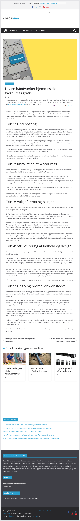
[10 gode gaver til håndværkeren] (65, 354)
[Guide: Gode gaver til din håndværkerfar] (14, 354)
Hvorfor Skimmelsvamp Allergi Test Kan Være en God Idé (22, 432)
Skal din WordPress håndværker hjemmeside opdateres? (62, 340)
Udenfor (26, 30)
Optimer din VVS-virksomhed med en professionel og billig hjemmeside (28, 428)
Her (38, 461)
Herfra (58, 466)
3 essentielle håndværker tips (39, 369)
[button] (18, 30)
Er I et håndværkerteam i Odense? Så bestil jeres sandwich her (25, 425)
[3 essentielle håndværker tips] (40, 354)
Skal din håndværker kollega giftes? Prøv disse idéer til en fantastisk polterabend (31, 438)
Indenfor (13, 30)
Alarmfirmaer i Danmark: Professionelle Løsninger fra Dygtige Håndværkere (29, 435)
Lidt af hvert (40, 30)
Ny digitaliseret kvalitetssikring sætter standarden (20, 340)
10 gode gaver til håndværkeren (64, 369)
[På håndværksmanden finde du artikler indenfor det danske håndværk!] (5, 30)
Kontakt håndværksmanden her (14, 484)
